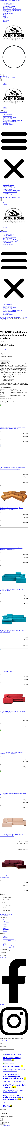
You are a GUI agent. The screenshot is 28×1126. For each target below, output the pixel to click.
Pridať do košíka (4, 361)
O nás (4, 18)
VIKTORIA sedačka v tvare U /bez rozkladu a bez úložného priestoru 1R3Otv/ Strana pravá (12, 468)
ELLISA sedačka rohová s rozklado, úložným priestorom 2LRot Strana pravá (11, 548)
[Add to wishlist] (9, 361)
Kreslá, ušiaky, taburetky (9, 6)
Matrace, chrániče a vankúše (10, 121)
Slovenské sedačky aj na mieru (12, 317)
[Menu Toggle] (1, 79)
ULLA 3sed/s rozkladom (6, 671)
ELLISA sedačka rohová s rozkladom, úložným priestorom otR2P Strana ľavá (11, 508)
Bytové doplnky (7, 11)
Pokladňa (5, 17)
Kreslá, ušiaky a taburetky (9, 117)
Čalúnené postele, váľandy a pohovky (12, 9)
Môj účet (5, 14)
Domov (2, 317)
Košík (4, 16)
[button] (14, 154)
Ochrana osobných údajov (9, 940)
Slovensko (7, 349)
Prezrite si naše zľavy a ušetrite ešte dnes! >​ (10, 0)
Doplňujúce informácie (5, 387)
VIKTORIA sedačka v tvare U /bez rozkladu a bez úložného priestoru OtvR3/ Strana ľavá (12, 427)
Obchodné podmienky (8, 939)
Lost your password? (5, 1125)
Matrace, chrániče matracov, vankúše (12, 10)
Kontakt (5, 21)
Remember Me (5, 1122)
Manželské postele (7, 7)
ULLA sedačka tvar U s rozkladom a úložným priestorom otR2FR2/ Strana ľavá (11, 753)
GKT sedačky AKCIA (8, 3)
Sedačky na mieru (7, 4)
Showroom (6, 20)
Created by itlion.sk (5, 1040)
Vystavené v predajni (8, 13)
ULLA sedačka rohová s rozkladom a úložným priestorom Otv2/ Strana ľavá (11, 835)
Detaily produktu (4, 362)
